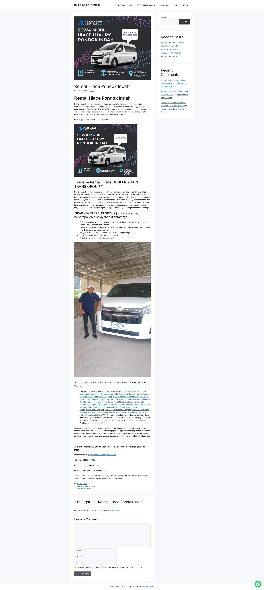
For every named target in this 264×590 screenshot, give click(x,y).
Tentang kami (164, 5)
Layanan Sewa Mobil (169, 46)
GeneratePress (147, 587)
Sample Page (120, 5)
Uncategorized (82, 484)
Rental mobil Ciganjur (130, 399)
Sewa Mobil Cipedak (94, 399)
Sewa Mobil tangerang (103, 397)
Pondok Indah (91, 104)
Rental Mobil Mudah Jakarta (172, 42)
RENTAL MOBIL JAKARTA (146, 5)
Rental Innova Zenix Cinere (86, 486)
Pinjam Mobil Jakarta (169, 49)
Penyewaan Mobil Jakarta (171, 53)
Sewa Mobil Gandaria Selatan (100, 402)
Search (164, 18)
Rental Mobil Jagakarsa (123, 402)
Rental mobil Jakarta (116, 394)
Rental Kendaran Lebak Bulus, (125, 397)
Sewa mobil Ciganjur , (124, 404)
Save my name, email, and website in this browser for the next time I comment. (109, 567)
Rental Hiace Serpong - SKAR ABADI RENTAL (101, 510)
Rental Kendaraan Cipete (103, 404)
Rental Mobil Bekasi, (112, 399)
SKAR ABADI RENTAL (87, 5)
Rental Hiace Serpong (84, 488)
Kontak (185, 5)
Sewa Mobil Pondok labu (125, 391)
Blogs (131, 5)
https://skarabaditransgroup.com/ (102, 455)
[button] (258, 584)
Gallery (176, 5)
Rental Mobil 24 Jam (169, 56)
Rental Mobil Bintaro (98, 394)
